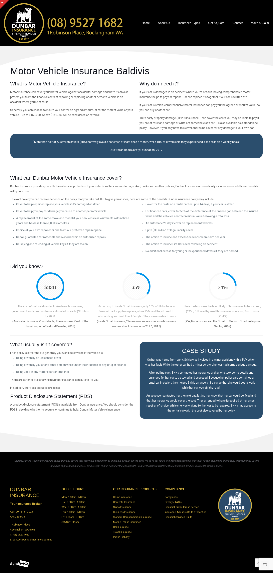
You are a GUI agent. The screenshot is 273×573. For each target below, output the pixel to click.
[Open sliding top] (4, 4)
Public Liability (121, 536)
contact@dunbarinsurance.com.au (32, 539)
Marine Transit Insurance (127, 522)
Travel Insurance (122, 531)
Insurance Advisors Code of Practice (185, 512)
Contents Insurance (124, 502)
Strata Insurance (122, 507)
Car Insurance (121, 526)
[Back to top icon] (259, 562)
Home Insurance (122, 497)
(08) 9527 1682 (21, 534)
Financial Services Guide (178, 517)
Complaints (171, 497)
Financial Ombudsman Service (182, 507)
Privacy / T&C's (173, 502)
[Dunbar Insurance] (64, 23)
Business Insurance (124, 512)
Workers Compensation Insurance (132, 517)
